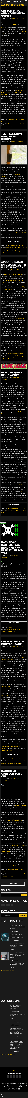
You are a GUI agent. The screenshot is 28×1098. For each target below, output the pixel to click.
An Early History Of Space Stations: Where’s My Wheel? (17, 927)
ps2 (11, 876)
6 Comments (14, 1037)
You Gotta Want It (15, 1022)
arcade (8, 761)
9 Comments (14, 931)
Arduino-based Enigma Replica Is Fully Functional (14, 264)
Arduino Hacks (11, 245)
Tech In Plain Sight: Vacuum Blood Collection (16, 1007)
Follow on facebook (2, 905)
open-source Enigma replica (13, 274)
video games (17, 763)
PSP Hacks (4, 871)
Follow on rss (9, 905)
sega (24, 510)
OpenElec (23, 124)
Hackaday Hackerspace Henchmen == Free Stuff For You (12, 548)
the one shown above (18, 845)
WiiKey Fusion (5, 852)
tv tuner (6, 126)
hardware (10, 119)
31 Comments (15, 968)
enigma (3, 358)
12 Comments (20, 646)
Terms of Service (7, 1086)
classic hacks (11, 508)
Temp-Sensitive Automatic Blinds (12, 136)
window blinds (18, 252)
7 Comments (14, 960)
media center (15, 124)
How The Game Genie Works (11, 374)
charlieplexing (19, 318)
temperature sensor (19, 250)
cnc (7, 629)
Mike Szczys (14, 555)
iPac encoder (5, 695)
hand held (4, 876)
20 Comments (15, 940)
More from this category (8, 971)
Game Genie (16, 510)
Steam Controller (6, 750)
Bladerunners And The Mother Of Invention (17, 964)
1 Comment (14, 1019)
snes (2, 512)
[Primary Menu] (26, 1)
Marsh (13, 18)
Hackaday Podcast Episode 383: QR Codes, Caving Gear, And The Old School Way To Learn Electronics (17, 1031)
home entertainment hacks (15, 759)
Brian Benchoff (15, 377)
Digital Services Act (16, 1086)
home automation (15, 248)
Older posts (12, 884)
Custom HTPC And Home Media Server (13, 13)
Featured (9, 627)
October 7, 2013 (5, 18)
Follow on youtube (7, 905)
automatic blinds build (18, 233)
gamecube (23, 874)
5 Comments (19, 141)
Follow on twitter (4, 905)
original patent (17, 485)
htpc (9, 124)
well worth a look (10, 866)
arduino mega (10, 356)
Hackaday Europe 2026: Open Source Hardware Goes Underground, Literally (17, 955)
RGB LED (23, 248)
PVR (2, 126)
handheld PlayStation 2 (14, 820)
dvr (7, 124)
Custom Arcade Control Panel (12, 643)
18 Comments (15, 1051)
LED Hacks (19, 353)
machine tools (12, 631)
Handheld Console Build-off (12, 773)
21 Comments (20, 18)
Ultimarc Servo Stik (7, 687)
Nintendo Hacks (20, 508)
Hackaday (14, 1)
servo (2, 250)
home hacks (19, 245)
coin (6, 763)
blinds (7, 248)
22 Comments (20, 270)
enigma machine (11, 358)
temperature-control (7, 252)
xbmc (10, 126)
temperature (8, 250)
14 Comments (15, 1011)
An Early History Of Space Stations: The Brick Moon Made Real (17, 936)
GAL (21, 491)
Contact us (12, 905)
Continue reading (16, 241)
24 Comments (15, 950)
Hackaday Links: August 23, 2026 (17, 1015)
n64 (9, 876)
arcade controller (16, 761)
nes (22, 510)
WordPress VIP (17, 1089)
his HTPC (13, 25)
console (8, 874)
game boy (9, 510)
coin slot (10, 763)
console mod (15, 874)
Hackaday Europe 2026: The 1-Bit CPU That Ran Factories (17, 945)
